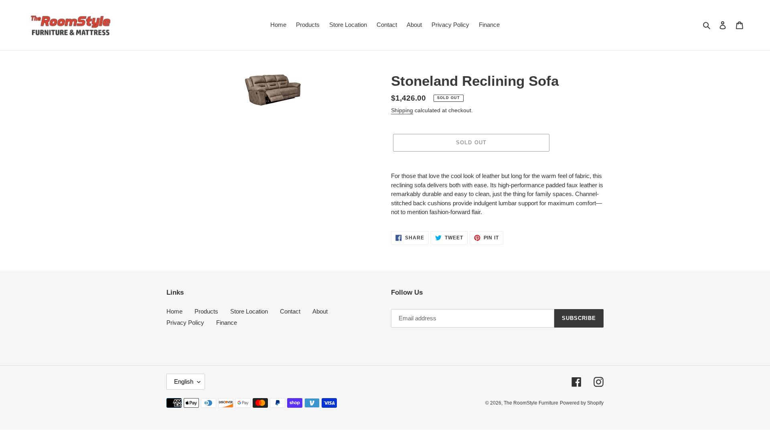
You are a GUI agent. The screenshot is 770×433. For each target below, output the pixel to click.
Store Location (249, 311)
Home (174, 311)
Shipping (402, 110)
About (320, 311)
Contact (290, 311)
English (183, 381)
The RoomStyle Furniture (531, 403)
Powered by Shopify (582, 403)
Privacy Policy (185, 322)
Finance (226, 322)
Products (206, 311)
